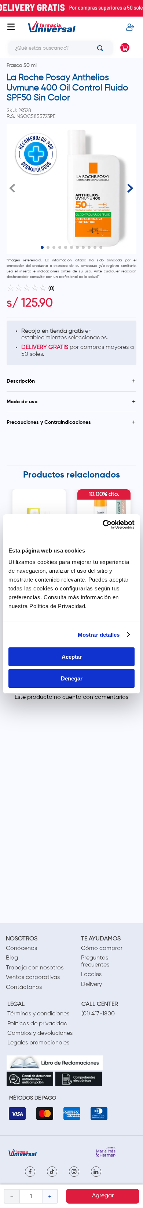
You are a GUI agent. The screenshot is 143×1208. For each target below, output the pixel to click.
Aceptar (72, 657)
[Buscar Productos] (101, 48)
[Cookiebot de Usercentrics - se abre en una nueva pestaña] (103, 524)
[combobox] (58, 48)
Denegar (71, 678)
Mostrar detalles (99, 635)
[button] (71, 381)
